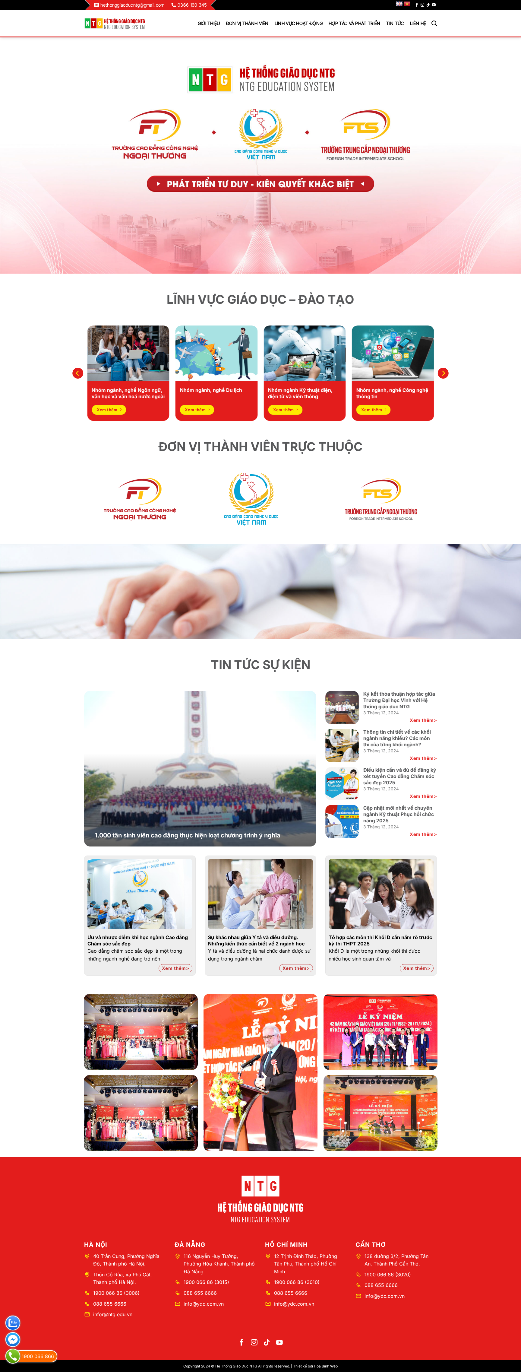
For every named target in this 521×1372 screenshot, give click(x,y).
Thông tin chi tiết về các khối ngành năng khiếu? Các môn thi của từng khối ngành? (397, 738)
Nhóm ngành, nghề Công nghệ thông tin (392, 393)
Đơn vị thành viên (247, 23)
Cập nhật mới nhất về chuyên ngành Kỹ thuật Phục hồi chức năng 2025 (398, 814)
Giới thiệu (209, 23)
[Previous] (77, 373)
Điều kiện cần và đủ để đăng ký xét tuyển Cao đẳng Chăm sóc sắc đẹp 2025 (399, 776)
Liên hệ (418, 23)
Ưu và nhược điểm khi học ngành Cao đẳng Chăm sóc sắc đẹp (137, 940)
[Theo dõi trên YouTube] (434, 5)
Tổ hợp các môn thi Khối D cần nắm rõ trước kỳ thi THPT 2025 (380, 940)
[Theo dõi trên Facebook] (416, 5)
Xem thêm (422, 720)
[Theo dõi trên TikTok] (428, 5)
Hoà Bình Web (326, 1366)
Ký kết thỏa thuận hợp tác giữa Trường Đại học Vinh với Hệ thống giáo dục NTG (399, 700)
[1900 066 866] (13, 1356)
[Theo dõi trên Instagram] (422, 5)
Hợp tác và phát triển (354, 23)
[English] (399, 4)
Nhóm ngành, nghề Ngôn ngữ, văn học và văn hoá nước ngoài (128, 393)
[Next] (443, 373)
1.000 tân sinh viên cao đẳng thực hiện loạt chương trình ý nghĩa (187, 835)
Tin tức (395, 23)
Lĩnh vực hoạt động (299, 23)
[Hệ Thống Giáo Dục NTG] (114, 23)
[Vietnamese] (407, 4)
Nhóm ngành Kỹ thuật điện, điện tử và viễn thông (300, 393)
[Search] (434, 23)
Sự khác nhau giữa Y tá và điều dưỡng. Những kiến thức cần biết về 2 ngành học (256, 940)
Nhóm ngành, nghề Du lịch (211, 390)
